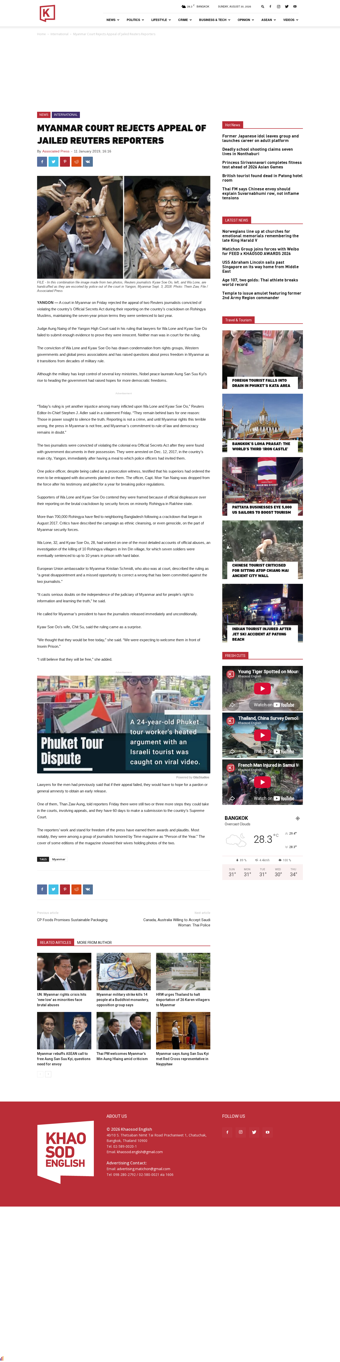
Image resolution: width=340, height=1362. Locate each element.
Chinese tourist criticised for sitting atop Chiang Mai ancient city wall (260, 570)
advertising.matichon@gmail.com (143, 1168)
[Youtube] (295, 6)
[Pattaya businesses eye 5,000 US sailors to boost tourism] (262, 486)
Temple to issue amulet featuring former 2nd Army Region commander (261, 295)
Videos (288, 19)
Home (41, 34)
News (111, 19)
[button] (263, 6)
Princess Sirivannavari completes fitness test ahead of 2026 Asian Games (262, 164)
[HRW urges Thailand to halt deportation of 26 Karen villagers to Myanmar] (183, 971)
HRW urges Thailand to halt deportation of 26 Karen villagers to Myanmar (183, 999)
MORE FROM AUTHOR (94, 943)
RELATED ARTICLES (55, 943)
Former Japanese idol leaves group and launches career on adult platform (260, 138)
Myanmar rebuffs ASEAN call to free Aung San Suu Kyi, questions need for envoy (64, 1059)
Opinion (244, 19)
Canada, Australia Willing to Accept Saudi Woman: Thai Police (176, 922)
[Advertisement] (170, 74)
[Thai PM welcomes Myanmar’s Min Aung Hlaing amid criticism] (124, 1030)
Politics (133, 19)
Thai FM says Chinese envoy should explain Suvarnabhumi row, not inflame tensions (260, 193)
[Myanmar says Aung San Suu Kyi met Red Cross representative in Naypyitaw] (183, 1030)
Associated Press (55, 151)
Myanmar (58, 859)
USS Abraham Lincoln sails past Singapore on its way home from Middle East (260, 267)
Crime (183, 19)
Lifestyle (159, 19)
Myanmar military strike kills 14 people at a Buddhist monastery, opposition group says (123, 999)
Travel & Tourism (238, 320)
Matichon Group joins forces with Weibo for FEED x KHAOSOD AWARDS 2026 (260, 251)
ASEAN (266, 19)
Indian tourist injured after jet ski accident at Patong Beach (261, 634)
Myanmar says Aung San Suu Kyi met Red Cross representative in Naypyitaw (182, 1059)
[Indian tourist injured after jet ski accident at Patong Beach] (262, 613)
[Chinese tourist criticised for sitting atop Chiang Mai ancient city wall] (262, 549)
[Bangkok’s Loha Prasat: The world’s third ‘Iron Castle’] (262, 423)
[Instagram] (278, 6)
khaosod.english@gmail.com (140, 1151)
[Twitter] (286, 6)
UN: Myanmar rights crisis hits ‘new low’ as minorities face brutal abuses (61, 999)
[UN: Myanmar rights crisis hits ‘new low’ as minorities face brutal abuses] (64, 971)
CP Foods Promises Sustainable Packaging (72, 920)
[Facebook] (270, 6)
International (59, 34)
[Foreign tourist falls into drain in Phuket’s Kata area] (262, 359)
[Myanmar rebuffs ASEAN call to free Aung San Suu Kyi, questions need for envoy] (64, 1030)
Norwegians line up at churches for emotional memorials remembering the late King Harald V (260, 236)
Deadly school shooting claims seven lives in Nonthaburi (257, 151)
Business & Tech (213, 19)
